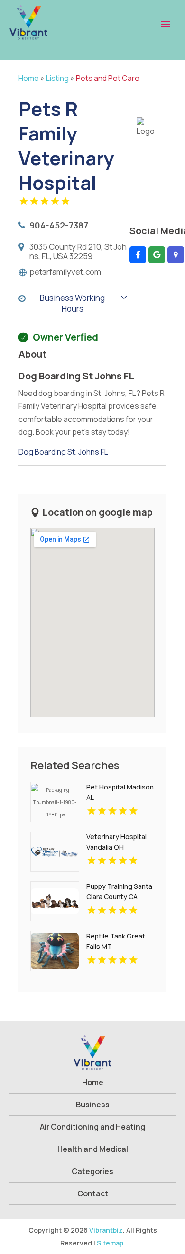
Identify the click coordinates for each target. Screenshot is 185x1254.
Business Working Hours (72, 303)
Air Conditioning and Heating (92, 1127)
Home (28, 78)
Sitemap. (111, 1242)
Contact (92, 1193)
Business (93, 1104)
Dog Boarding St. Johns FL (63, 452)
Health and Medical (92, 1149)
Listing (57, 78)
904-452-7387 (58, 225)
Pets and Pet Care (107, 78)
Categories (92, 1171)
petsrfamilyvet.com (65, 272)
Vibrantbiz (106, 1230)
